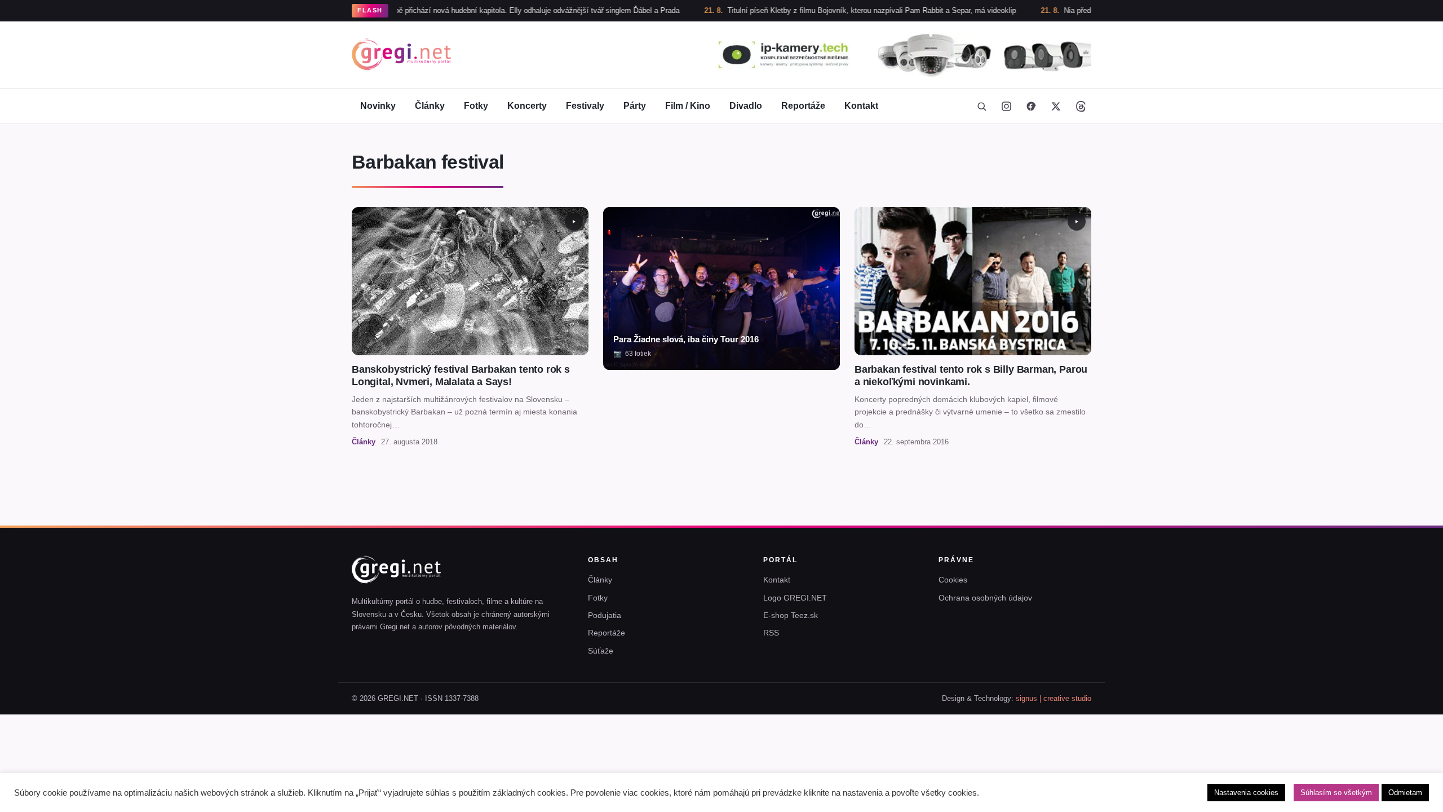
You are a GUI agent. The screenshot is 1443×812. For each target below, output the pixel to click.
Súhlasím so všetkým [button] (1336, 792)
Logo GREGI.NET (795, 597)
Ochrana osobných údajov (985, 597)
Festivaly (585, 106)
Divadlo (745, 106)
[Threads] (1080, 106)
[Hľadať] (981, 106)
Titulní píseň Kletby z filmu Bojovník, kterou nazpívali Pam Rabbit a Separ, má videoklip (833, 10)
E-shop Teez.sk (790, 615)
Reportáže (803, 106)
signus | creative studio (1053, 699)
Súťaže (600, 650)
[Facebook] (1031, 106)
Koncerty (527, 106)
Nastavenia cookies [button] (1246, 792)
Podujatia (604, 615)
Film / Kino (687, 106)
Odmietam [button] (1405, 792)
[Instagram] (1006, 106)
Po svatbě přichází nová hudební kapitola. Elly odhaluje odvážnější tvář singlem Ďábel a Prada (485, 10)
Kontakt (861, 106)
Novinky (378, 106)
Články (430, 106)
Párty (634, 106)
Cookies (953, 579)
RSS (771, 632)
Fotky (476, 106)
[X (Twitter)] (1055, 106)
